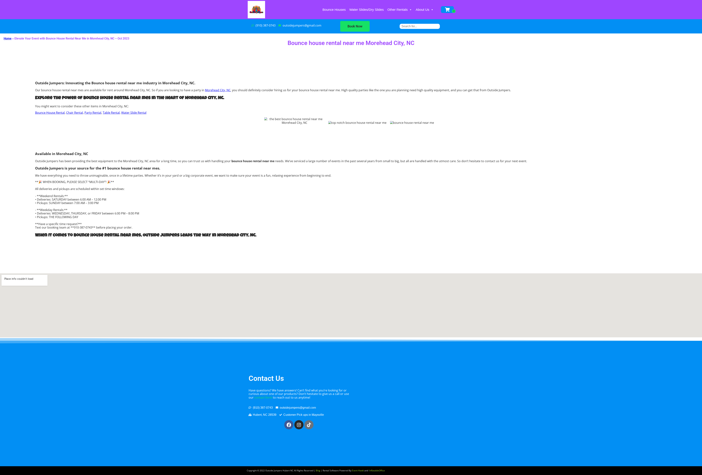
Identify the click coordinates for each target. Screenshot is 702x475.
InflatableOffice (377, 470)
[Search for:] (420, 26)
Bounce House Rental (50, 113)
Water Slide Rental (133, 113)
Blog (318, 470)
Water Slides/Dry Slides (366, 10)
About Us (422, 10)
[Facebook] (288, 424)
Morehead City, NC (218, 90)
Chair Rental (74, 113)
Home (8, 38)
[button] (355, 26)
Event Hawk (358, 470)
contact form (263, 397)
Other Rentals (397, 10)
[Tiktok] (309, 424)
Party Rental (92, 113)
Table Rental (111, 113)
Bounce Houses (334, 10)
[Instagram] (298, 424)
